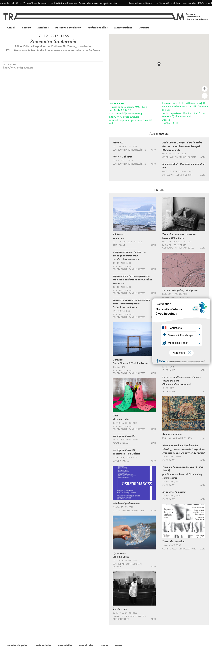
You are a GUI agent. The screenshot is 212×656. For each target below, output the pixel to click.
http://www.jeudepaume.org (18, 67)
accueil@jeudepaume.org (129, 113)
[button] (159, 64)
